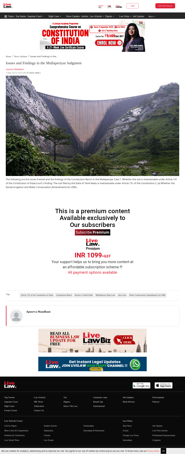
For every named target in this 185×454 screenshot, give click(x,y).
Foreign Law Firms (131, 435)
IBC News (38, 402)
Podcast (155, 402)
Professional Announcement (163, 435)
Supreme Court (34, 16)
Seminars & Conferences (14, 435)
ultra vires (122, 295)
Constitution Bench (64, 295)
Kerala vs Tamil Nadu (84, 295)
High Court (54, 16)
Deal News (127, 426)
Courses (47, 435)
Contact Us (39, 410)
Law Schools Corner (13, 421)
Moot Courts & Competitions (16, 431)
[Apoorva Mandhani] (16, 316)
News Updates (73, 16)
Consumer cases (100, 397)
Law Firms (124, 16)
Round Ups (98, 402)
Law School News (11, 440)
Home (8, 56)
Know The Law (70, 406)
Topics (11, 16)
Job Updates (138, 16)
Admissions (48, 431)
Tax (65, 397)
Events (125, 431)
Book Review (129, 402)
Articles (84, 16)
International (99, 406)
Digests (108, 16)
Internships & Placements (93, 431)
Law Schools (96, 16)
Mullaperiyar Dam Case (105, 295)
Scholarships (88, 426)
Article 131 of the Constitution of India (37, 295)
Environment (158, 397)
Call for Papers (10, 426)
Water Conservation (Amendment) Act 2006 (147, 295)
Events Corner (10, 410)
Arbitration (39, 406)
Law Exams (48, 440)
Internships (127, 440)
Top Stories (21, 16)
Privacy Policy (153, 451)
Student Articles (50, 426)
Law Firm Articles (160, 431)
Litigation (156, 440)
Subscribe (92, 232)
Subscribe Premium (165, 6)
